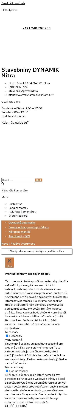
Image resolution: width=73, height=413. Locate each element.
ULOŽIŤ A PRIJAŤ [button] (16, 406)
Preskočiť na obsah (13, 3)
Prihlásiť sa (15, 204)
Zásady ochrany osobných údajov (29, 227)
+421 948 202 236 (36, 28)
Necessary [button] (11, 332)
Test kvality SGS (19, 236)
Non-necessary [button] (14, 367)
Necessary (15, 336)
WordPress (28, 244)
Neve (4, 244)
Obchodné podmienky (22, 223)
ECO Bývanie (9, 10)
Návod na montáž (19, 232)
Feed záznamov (18, 208)
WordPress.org (18, 216)
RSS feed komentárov (22, 212)
